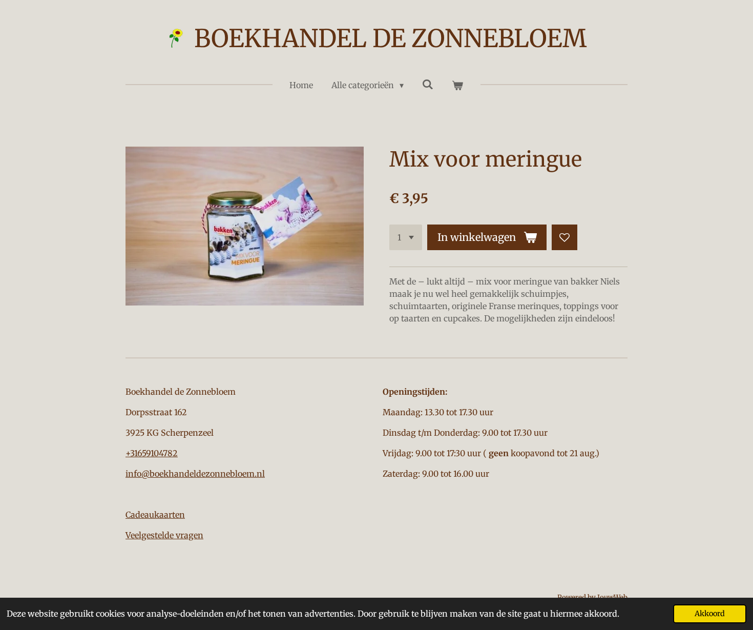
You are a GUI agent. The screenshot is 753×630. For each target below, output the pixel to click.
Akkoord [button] (710, 613)
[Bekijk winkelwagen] (457, 85)
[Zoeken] (427, 84)
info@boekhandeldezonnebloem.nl (195, 474)
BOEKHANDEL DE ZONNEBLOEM (390, 38)
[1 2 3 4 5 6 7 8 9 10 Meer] (405, 237)
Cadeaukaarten (155, 515)
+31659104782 (152, 453)
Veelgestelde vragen (164, 535)
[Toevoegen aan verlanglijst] (564, 237)
